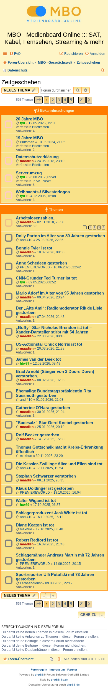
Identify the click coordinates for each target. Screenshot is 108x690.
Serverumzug (29, 173)
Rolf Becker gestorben (37, 435)
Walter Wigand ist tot (36, 500)
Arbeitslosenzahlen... (36, 218)
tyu (22, 123)
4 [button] (65, 100)
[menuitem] (14, 54)
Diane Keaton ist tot (35, 525)
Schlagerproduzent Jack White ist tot (51, 513)
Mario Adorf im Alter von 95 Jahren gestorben (60, 293)
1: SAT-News (41, 181)
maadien (27, 161)
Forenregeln (39, 669)
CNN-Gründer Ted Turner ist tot (46, 278)
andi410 (26, 240)
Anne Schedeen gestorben (41, 263)
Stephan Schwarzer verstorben (46, 476)
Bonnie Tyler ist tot (34, 248)
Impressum (57, 669)
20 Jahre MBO (29, 119)
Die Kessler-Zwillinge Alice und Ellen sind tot (59, 464)
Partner (72, 669)
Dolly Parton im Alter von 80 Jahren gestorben (60, 236)
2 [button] (53, 100)
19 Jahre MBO (29, 138)
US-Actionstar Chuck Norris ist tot (49, 344)
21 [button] (82, 100)
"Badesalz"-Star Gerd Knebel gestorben (54, 423)
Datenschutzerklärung (37, 157)
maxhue (26, 456)
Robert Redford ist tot (37, 540)
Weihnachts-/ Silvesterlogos (43, 192)
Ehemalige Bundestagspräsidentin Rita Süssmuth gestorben (53, 393)
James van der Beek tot (38, 359)
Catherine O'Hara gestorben (43, 407)
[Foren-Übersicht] (54, 15)
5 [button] (71, 100)
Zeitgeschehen (21, 82)
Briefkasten (40, 127)
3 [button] (59, 100)
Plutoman (27, 142)
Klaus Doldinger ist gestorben (45, 488)
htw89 (24, 363)
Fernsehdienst (31, 583)
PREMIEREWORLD (35, 267)
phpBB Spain (59, 679)
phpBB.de (73, 684)
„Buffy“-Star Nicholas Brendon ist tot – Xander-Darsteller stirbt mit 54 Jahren (54, 329)
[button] (38, 100)
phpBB (39, 674)
